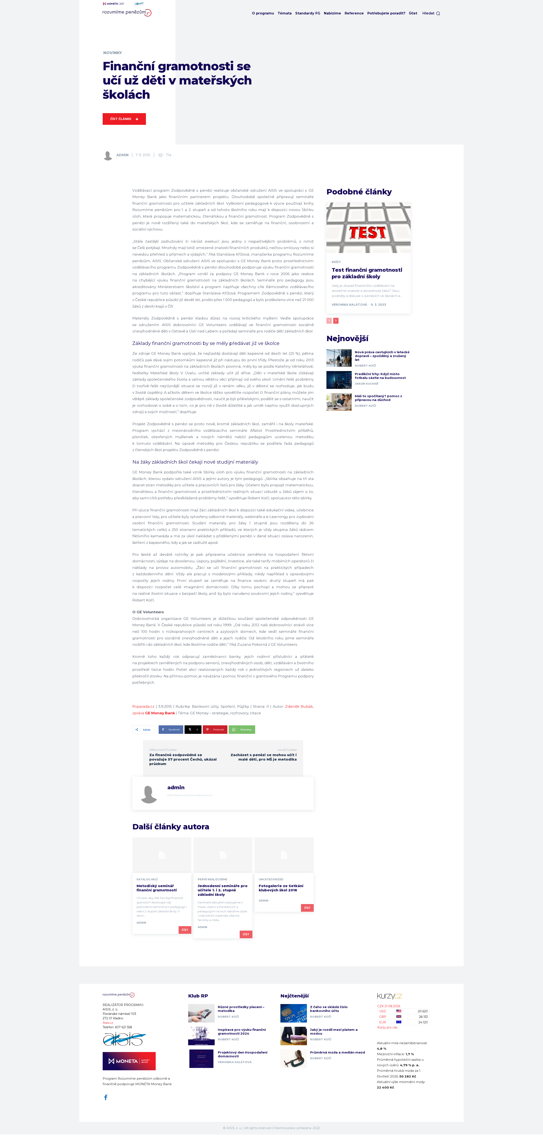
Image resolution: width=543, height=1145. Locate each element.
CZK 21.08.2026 (388, 1006)
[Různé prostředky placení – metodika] (201, 1013)
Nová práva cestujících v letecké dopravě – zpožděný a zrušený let (382, 356)
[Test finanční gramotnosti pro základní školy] (368, 228)
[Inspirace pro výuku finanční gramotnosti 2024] (201, 1036)
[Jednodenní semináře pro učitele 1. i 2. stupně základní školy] (222, 855)
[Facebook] (106, 1097)
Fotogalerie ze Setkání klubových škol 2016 (281, 888)
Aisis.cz (108, 1023)
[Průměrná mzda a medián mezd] (293, 1058)
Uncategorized (271, 879)
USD (382, 1011)
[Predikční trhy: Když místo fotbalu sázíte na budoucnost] (339, 380)
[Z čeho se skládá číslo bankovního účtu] (293, 1013)
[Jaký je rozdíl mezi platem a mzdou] (293, 1036)
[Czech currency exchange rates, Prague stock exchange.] (403, 996)
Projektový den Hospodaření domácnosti (242, 1054)
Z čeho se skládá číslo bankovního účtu (329, 1009)
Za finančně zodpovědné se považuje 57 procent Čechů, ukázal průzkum (183, 759)
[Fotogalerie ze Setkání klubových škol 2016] (284, 855)
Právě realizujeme (212, 879)
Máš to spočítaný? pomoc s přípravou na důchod (378, 398)
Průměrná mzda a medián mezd (337, 1052)
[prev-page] (329, 321)
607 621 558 (123, 1027)
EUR (382, 1022)
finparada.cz (143, 706)
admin (122, 155)
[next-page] (336, 321)
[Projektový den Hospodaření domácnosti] (201, 1058)
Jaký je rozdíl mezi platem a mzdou (334, 1031)
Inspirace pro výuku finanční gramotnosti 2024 (242, 1031)
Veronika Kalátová (349, 305)
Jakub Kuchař (366, 383)
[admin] (109, 155)
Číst (185, 929)
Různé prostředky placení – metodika (241, 1009)
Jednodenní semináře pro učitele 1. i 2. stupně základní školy (223, 890)
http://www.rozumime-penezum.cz (189, 795)
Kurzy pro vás (387, 1027)
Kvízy (336, 261)
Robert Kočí (365, 365)
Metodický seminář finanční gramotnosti (157, 888)
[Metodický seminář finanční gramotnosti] (161, 855)
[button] (431, 13)
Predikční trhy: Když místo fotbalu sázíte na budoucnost (380, 376)
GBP (382, 1017)
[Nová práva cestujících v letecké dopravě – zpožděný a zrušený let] (339, 358)
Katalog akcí (147, 879)
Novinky (112, 53)
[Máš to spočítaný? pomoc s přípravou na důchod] (339, 402)
